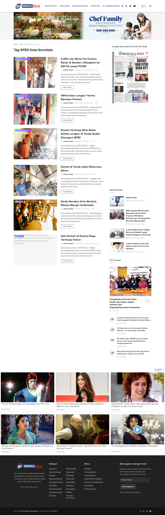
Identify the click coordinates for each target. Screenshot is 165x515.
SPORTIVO (95, 6)
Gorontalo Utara (56, 482)
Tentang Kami (90, 472)
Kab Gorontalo (55, 489)
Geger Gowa (131, 197)
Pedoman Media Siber (93, 482)
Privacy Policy (90, 489)
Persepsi (70, 486)
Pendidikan (71, 482)
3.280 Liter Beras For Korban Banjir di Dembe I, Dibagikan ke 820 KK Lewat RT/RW (80, 62)
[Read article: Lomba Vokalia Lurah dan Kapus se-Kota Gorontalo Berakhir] (117, 247)
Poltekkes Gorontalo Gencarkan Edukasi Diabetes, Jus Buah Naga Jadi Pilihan (132, 329)
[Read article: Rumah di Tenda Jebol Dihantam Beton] (35, 180)
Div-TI (56, 511)
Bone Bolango (55, 472)
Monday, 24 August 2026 (136, 200)
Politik (69, 492)
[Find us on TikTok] (130, 6)
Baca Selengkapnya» (29, 487)
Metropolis (20, 167)
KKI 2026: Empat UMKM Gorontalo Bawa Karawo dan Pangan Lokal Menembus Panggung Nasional (132, 340)
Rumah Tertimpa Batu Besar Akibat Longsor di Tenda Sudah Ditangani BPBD (80, 133)
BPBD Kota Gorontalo (33, 44)
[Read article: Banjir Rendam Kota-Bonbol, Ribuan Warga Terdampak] (35, 215)
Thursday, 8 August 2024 (84, 103)
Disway (52, 475)
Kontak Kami (89, 475)
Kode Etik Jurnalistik (93, 479)
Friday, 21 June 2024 (83, 209)
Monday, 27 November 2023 (86, 243)
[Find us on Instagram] (126, 6)
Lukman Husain (68, 70)
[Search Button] (150, 6)
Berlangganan (128, 487)
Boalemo (53, 469)
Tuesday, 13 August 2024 (84, 70)
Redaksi (87, 469)
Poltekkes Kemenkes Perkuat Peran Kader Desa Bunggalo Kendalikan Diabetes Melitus (133, 319)
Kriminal (52, 496)
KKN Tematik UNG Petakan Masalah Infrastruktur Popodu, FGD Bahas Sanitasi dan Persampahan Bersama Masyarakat (138, 216)
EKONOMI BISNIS (80, 6)
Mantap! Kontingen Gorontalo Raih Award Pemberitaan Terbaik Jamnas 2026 (133, 352)
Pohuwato (70, 489)
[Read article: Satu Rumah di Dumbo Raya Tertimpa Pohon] (35, 249)
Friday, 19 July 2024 (83, 141)
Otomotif (70, 479)
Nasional (70, 472)
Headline (19, 202)
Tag (21, 44)
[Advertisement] (130, 127)
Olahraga (70, 475)
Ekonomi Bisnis (55, 479)
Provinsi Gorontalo (70, 497)
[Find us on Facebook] (122, 6)
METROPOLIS (51, 6)
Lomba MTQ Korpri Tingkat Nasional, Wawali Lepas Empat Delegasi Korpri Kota (138, 232)
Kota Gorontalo (22, 59)
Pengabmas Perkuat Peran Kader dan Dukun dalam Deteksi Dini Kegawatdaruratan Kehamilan (125, 303)
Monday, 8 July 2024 (83, 174)
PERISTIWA (65, 6)
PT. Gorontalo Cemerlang (29, 511)
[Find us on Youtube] (135, 6)
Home (16, 44)
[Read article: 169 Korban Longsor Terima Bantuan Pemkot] (35, 109)
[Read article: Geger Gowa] (117, 201)
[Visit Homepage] (28, 6)
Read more (68, 87)
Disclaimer (89, 486)
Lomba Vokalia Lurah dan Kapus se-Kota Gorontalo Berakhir (137, 246)
